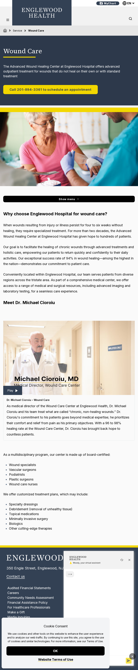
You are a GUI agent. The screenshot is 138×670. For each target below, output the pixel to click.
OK (55, 651)
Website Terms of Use (55, 659)
